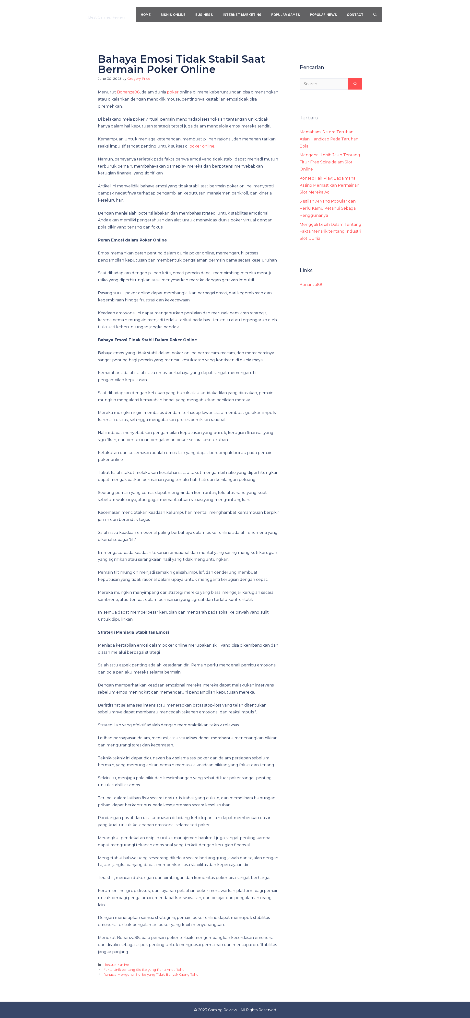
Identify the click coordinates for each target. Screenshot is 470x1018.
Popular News (323, 14)
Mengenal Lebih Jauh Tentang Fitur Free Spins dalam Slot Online (330, 162)
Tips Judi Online (116, 965)
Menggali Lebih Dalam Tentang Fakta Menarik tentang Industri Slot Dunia (330, 231)
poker (173, 92)
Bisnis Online (173, 14)
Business (204, 14)
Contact (355, 14)
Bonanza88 (128, 92)
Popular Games (285, 14)
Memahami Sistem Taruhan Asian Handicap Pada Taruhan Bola (329, 139)
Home (146, 14)
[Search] (355, 84)
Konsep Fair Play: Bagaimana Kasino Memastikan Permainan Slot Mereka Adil (329, 185)
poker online (201, 146)
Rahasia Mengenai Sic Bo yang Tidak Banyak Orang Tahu (151, 974)
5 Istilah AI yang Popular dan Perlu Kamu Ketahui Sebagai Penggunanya (328, 208)
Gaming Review (107, 11)
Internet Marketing (242, 14)
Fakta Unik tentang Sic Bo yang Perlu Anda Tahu (144, 970)
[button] (375, 14)
